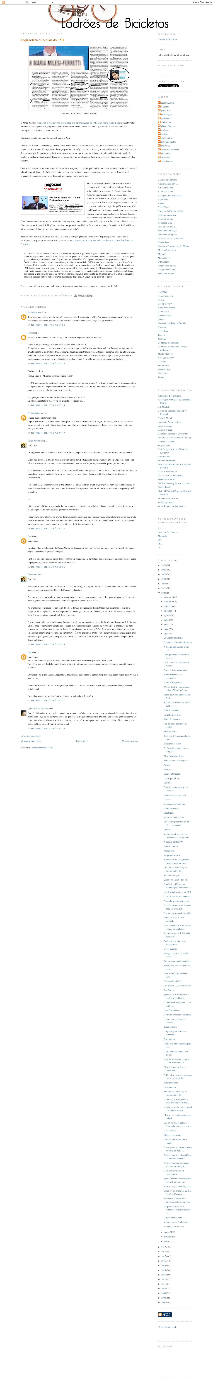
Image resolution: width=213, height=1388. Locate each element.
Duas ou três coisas (166, 226)
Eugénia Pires (165, 110)
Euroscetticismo (171, 1082)
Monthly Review (165, 353)
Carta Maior (163, 311)
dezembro (168, 596)
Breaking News (170, 1026)
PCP (160, 539)
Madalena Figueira (167, 126)
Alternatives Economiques (169, 395)
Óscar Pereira (34, 440)
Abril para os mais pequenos (176, 760)
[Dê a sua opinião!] (82, 295)
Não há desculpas (171, 875)
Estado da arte (170, 1087)
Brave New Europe (166, 307)
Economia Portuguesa (167, 234)
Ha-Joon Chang (165, 429)
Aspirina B (163, 199)
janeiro (167, 1241)
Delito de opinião (165, 218)
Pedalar (167, 769)
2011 (163, 1283)
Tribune (161, 377)
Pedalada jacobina (171, 710)
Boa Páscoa (169, 990)
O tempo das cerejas (167, 265)
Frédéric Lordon (165, 425)
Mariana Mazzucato (166, 460)
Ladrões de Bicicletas (167, 39)
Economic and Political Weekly (172, 323)
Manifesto (162, 535)
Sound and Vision (166, 273)
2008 (163, 1297)
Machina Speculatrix (167, 250)
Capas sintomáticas (172, 773)
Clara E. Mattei (165, 418)
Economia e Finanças (167, 230)
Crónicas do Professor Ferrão (171, 211)
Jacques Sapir (164, 445)
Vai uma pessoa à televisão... (176, 1221)
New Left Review (166, 357)
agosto (167, 615)
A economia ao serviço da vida (177, 913)
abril (166, 633)
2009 (163, 1293)
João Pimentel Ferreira (38, 708)
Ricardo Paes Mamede (169, 149)
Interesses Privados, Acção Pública (173, 246)
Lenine (167, 782)
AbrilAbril (162, 291)
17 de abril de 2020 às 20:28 (46, 700)
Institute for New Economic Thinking (174, 437)
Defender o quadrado (167, 214)
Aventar (161, 203)
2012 (163, 1279)
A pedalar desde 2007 (173, 841)
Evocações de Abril (172, 743)
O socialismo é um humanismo (177, 896)
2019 (163, 1246)
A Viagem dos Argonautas (170, 195)
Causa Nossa (163, 207)
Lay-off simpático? (172, 1010)
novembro (168, 601)
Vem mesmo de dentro (174, 817)
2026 (163, 564)
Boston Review (165, 303)
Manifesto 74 (164, 257)
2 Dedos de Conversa (167, 179)
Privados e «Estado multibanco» (178, 642)
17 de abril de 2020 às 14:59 (46, 644)
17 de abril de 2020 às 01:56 (46, 566)
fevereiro (168, 1236)
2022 (163, 583)
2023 (163, 578)
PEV (160, 543)
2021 (163, 588)
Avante (161, 299)
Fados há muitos (171, 846)
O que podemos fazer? (173, 1217)
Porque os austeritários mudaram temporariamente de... (177, 1210)
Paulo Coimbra (165, 137)
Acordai (167, 764)
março (167, 1231)
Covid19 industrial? (172, 714)
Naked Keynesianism (167, 471)
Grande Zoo (163, 242)
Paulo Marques (34, 312)
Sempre (167, 829)
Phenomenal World (166, 479)
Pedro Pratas (164, 145)
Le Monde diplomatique (168, 342)
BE (159, 527)
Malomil (162, 253)
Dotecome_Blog (165, 222)
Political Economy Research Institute (174, 483)
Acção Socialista (165, 295)
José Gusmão (165, 122)
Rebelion (162, 361)
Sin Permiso (163, 365)
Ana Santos (164, 106)
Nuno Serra (164, 130)
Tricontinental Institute (168, 498)
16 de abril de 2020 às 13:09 (46, 325)
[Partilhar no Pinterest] (91, 295)
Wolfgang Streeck (166, 502)
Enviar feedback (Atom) (42, 747)
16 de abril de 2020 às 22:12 (46, 528)
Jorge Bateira (165, 118)
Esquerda (162, 327)
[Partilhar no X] (85, 295)
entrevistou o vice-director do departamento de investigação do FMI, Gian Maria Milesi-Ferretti (79, 122)
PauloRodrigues (35, 413)
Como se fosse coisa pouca (176, 670)
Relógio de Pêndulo (166, 269)
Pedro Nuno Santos (167, 141)
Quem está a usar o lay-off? (176, 879)
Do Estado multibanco (173, 637)
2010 (163, 1288)
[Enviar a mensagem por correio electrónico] (75, 295)
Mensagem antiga (130, 741)
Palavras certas (170, 731)
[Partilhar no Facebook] (88, 295)
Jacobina (162, 338)
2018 (163, 1251)
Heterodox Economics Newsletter (173, 433)
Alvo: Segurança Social (174, 755)
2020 (163, 592)
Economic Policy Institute (169, 421)
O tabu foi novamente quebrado (177, 1014)
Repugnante (169, 850)
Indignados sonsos (172, 855)
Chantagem (169, 812)
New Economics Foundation (170, 475)
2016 (163, 1260)
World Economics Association (171, 506)
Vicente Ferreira (166, 161)
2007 (163, 1302)
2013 (163, 1274)
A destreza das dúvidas (168, 183)
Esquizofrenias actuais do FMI (177, 891)
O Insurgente (163, 261)
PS (159, 547)
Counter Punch (164, 315)
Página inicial (82, 741)
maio (166, 629)
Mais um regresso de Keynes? (177, 1186)
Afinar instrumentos (172, 1135)
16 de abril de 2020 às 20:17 (46, 433)
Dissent (161, 319)
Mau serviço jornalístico (174, 803)
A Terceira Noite (165, 191)
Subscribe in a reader (168, 1327)
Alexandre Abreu (166, 102)
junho (167, 624)
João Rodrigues (165, 114)
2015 (163, 1265)
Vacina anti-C (170, 1130)
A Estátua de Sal (165, 187)
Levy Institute (164, 456)
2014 (163, 1269)
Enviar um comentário (31, 735)
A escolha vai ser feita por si (176, 900)
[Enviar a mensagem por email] (79, 295)
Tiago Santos (164, 153)
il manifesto (163, 330)
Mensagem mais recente (31, 741)
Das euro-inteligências (173, 981)
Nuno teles (163, 133)
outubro (168, 606)
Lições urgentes (171, 948)
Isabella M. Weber (166, 441)
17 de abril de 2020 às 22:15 (46, 728)
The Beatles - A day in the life (177, 985)
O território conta (171, 808)
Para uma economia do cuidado (177, 961)
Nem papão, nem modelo (175, 794)
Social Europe (164, 369)
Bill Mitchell (163, 406)
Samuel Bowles (165, 487)
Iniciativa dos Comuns (168, 531)
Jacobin (161, 334)
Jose (30, 332)
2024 (163, 574)
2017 (163, 1256)
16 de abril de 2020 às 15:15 (46, 405)
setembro (168, 610)
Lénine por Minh (171, 778)
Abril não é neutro (172, 719)
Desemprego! (169, 1039)
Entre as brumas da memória (171, 238)
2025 (163, 569)
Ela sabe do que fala (173, 682)
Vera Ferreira (164, 157)
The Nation (163, 373)
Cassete (167, 799)
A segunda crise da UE (174, 1226)
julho (166, 619)
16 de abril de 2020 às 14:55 (46, 363)
